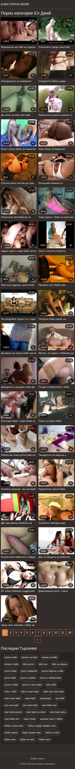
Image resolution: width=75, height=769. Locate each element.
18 (69, 632)
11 (62, 632)
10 (55, 632)
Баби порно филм (15, 4)
